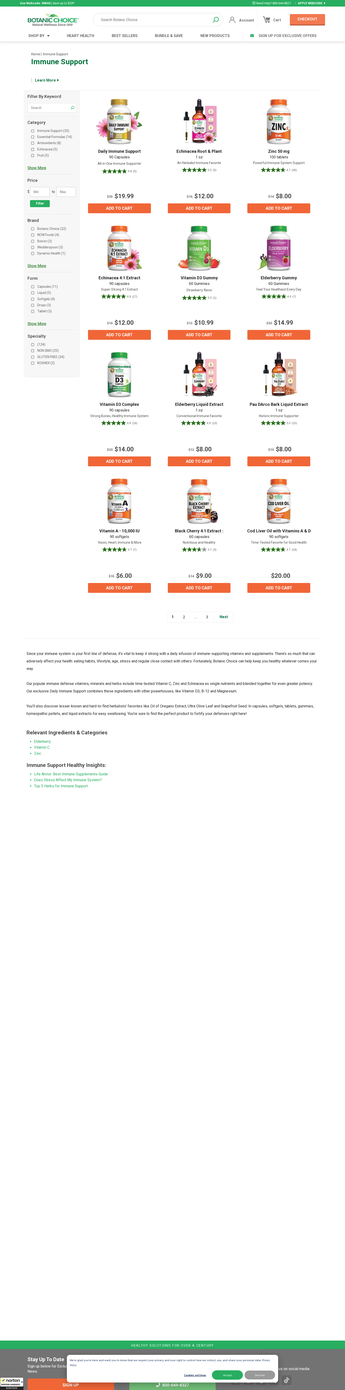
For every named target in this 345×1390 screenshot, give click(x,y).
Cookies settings (195, 1375)
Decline (260, 1375)
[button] (11, 1383)
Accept (227, 1375)
